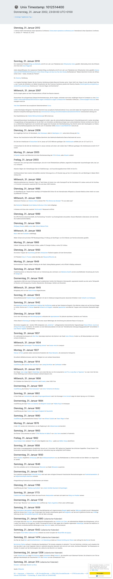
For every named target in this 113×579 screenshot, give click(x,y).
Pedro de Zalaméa (32, 403)
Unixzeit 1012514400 (20, 575)
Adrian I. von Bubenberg (43, 540)
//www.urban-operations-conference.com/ (61, 30)
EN (15, 573)
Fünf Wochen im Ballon (43, 433)
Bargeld (64, 510)
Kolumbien (35, 381)
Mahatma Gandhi (66, 272)
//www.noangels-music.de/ (87, 99)
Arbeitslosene (70, 141)
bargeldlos (68, 512)
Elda (40, 418)
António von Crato (61, 521)
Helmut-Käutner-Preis (42, 226)
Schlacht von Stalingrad (88, 298)
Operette (26, 364)
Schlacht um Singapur (46, 307)
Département (19, 476)
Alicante (66, 155)
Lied (65, 372)
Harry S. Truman (26, 257)
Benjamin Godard (46, 403)
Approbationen (55, 316)
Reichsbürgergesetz (36, 316)
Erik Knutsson (35, 555)
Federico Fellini (33, 201)
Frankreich (88, 474)
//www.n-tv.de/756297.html (63, 125)
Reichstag (26, 320)
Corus (49, 105)
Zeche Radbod (33, 205)
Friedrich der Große (19, 495)
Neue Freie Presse (20, 327)
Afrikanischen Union (69, 64)
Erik (39, 557)
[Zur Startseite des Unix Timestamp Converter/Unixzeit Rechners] (17, 7)
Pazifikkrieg (48, 305)
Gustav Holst (53, 345)
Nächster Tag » (28, 17)
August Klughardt (40, 411)
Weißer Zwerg (63, 441)
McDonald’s (38, 209)
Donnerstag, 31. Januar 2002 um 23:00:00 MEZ (42, 575)
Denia (58, 155)
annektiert (94, 474)
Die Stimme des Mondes (53, 201)
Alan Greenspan (42, 133)
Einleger (29, 512)
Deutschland (34, 141)
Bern (25, 540)
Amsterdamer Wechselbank (24, 510)
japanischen (62, 307)
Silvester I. (17, 565)
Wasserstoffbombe (48, 257)
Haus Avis (29, 521)
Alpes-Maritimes (28, 476)
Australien (26, 233)
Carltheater (58, 364)
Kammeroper (28, 345)
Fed (78, 133)
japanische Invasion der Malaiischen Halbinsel (29, 305)
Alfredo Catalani (49, 418)
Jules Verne (57, 433)
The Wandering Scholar (39, 345)
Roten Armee (32, 290)
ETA (54, 155)
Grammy (18, 78)
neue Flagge (26, 66)
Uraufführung (18, 364)
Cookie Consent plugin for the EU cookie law (100, 576)
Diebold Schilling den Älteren (65, 540)
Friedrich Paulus (31, 298)
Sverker (45, 557)
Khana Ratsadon (53, 353)
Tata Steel (17, 105)
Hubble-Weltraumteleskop (35, 116)
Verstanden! (100, 573)
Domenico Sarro (35, 503)
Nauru (15, 233)
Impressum (21, 573)
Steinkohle (19, 205)
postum (30, 226)
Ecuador (43, 381)
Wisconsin (43, 467)
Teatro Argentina (53, 503)
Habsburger (80, 523)
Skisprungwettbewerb (44, 396)
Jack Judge (24, 372)
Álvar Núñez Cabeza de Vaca (29, 532)
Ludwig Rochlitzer (47, 364)
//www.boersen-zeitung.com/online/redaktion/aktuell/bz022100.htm (61, 111)
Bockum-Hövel (43, 205)
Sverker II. (57, 555)
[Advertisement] (56, 46)
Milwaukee (55, 467)
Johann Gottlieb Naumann (50, 488)
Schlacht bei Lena (23, 555)
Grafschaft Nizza (36, 474)
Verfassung (33, 457)
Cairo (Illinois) (70, 336)
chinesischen (44, 252)
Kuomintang (31, 252)
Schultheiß (33, 540)
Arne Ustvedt (67, 396)
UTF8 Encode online (78, 573)
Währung (78, 510)
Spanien (17, 155)
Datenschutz (30, 573)
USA (19, 426)
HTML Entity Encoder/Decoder (60, 573)
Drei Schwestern (34, 389)
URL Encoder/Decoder (42, 573)
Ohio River (36, 336)
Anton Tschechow (48, 389)
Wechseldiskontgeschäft (31, 514)
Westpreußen (50, 495)
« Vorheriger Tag (19, 17)
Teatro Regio (60, 418)
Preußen (20, 457)
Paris (21, 353)
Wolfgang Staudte (19, 226)
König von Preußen (73, 495)
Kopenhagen (63, 488)
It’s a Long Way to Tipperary (75, 372)
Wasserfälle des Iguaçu (64, 532)
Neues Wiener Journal (90, 325)
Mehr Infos (95, 570)
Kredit (95, 512)
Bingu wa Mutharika (35, 64)
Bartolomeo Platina (19, 544)
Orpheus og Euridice (34, 488)
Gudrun (29, 411)
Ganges (18, 273)
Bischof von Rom (32, 565)
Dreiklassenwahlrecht (48, 457)
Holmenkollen (28, 396)
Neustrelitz (49, 411)
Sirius (33, 441)
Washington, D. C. (57, 133)
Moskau (57, 389)
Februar (16, 353)
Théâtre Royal (58, 403)
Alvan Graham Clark (19, 441)
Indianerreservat (54, 426)
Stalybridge (36, 372)
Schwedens (47, 555)
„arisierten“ (50, 325)
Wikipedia (21, 569)
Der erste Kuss (34, 364)
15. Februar (30, 307)
